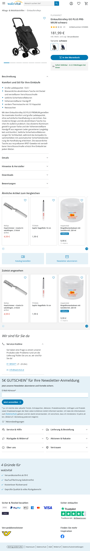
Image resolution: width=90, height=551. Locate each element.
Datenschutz (11, 414)
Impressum (30, 547)
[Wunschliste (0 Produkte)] (79, 3)
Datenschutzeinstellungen (73, 547)
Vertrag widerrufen (15, 547)
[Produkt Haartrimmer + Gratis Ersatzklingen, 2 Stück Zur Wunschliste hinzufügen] (25, 200)
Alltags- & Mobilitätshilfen (13, 10)
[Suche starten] (56, 3)
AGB (50, 547)
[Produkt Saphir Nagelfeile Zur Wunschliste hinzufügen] (53, 200)
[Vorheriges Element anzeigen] (3, 248)
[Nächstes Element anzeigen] (86, 248)
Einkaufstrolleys (34, 10)
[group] (25, 37)
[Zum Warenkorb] (86, 3)
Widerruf (57, 547)
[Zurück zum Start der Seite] (87, 534)
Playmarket (56, 15)
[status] (38, 3)
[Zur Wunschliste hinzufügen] (44, 18)
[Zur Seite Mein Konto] (71, 3)
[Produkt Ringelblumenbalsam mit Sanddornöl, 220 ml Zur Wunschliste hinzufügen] (81, 200)
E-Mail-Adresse (8, 390)
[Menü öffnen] (4, 3)
